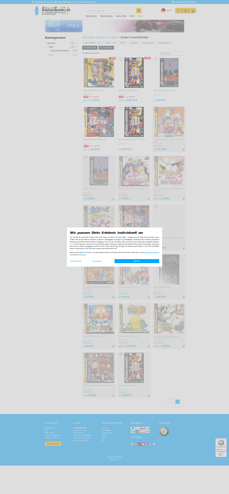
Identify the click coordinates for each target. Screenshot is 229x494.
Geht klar (137, 261)
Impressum (82, 255)
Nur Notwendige (75, 261)
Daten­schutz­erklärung (152, 252)
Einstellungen (97, 261)
